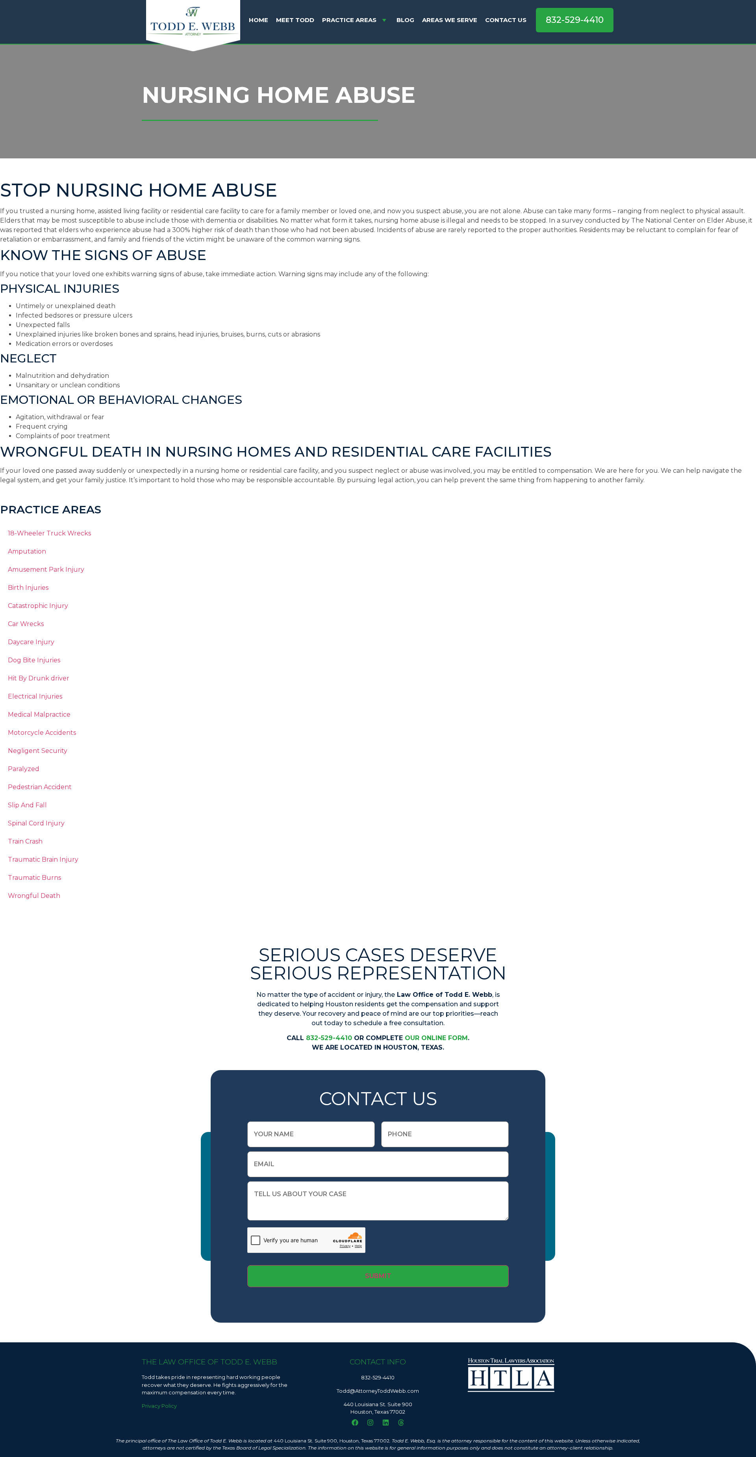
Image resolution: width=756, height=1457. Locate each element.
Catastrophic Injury (38, 606)
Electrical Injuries (35, 696)
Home (258, 20)
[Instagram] (370, 1422)
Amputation (27, 551)
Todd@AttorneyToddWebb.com (378, 1391)
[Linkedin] (385, 1422)
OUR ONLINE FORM (436, 1038)
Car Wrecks (26, 624)
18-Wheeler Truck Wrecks (49, 533)
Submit (378, 1276)
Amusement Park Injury (46, 569)
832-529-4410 (329, 1038)
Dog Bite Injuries (34, 660)
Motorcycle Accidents (42, 732)
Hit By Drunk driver (38, 678)
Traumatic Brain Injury (43, 859)
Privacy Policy (159, 1406)
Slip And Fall (27, 805)
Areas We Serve (449, 20)
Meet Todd (295, 20)
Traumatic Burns (34, 877)
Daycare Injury (31, 642)
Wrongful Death (34, 895)
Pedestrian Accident (40, 787)
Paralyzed (23, 769)
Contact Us (505, 20)
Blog (405, 20)
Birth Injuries (28, 587)
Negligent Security (37, 751)
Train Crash (25, 841)
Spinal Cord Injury (36, 823)
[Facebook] (354, 1422)
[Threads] (401, 1422)
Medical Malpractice (39, 714)
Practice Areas (349, 20)
